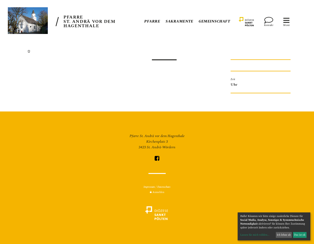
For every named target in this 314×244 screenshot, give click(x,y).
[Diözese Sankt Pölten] (246, 22)
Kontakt (268, 25)
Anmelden (158, 192)
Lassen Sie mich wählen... (254, 235)
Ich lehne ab (284, 235)
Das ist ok (299, 235)
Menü (286, 25)
